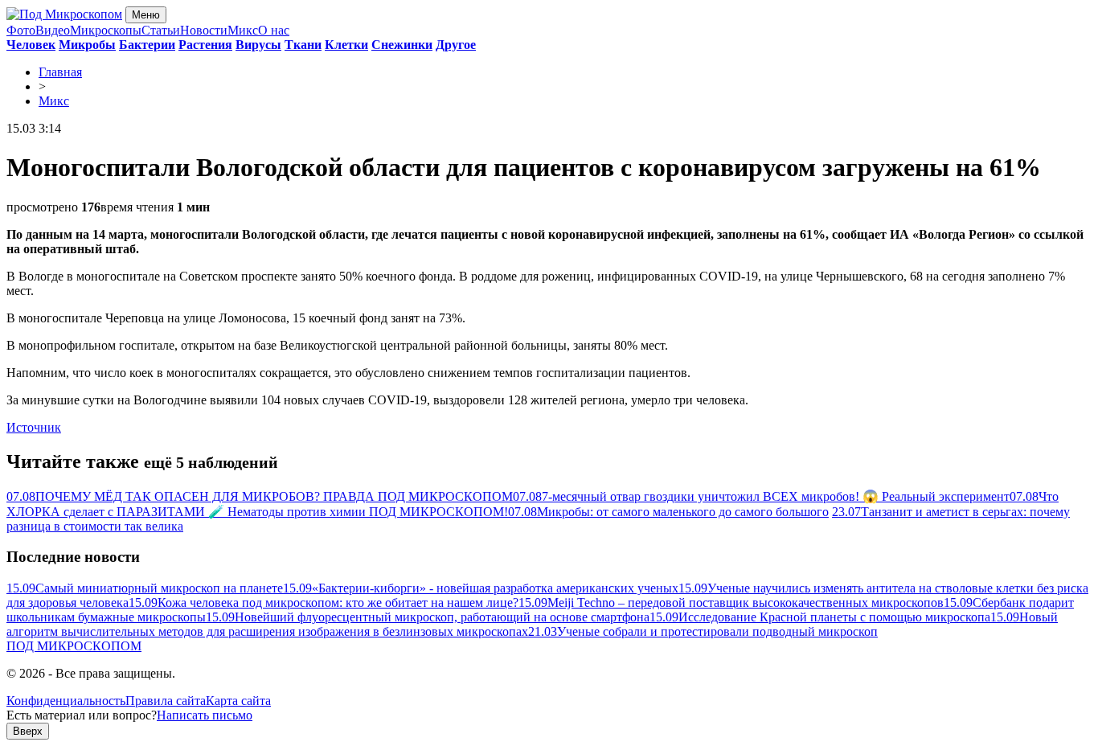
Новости (203, 30)
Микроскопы (105, 30)
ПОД (73, 646)
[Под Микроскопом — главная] (64, 14)
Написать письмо (204, 715)
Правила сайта (165, 700)
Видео (52, 30)
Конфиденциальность (65, 700)
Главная (60, 72)
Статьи (160, 30)
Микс (242, 30)
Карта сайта (238, 700)
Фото (20, 30)
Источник (33, 427)
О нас (273, 30)
